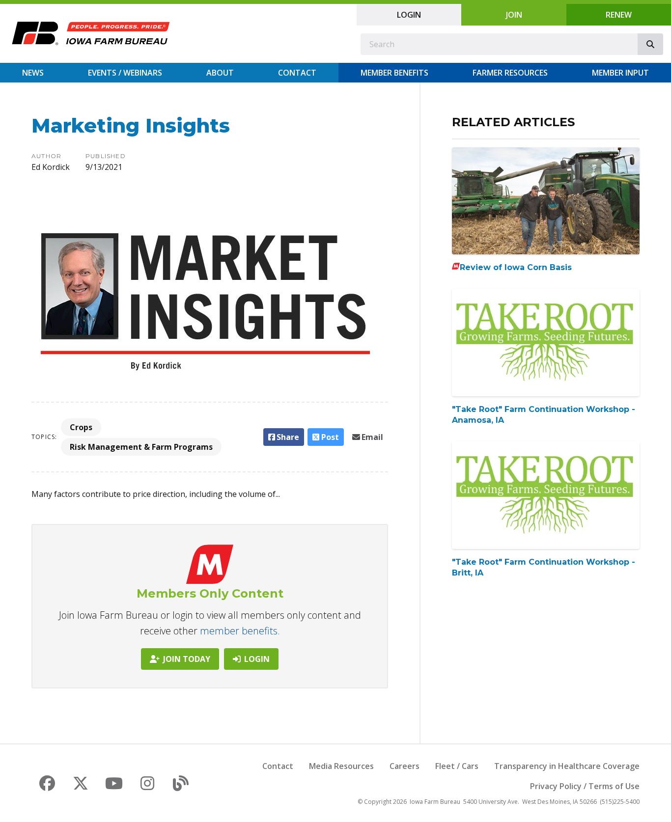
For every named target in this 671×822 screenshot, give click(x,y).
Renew (619, 14)
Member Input (620, 72)
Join (514, 14)
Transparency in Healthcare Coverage (567, 766)
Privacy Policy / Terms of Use (585, 786)
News (33, 72)
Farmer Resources (510, 72)
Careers (404, 766)
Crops (81, 427)
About (220, 72)
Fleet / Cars (456, 766)
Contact (297, 72)
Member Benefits (394, 72)
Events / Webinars (125, 72)
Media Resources (341, 766)
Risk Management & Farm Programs (141, 446)
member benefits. (240, 630)
